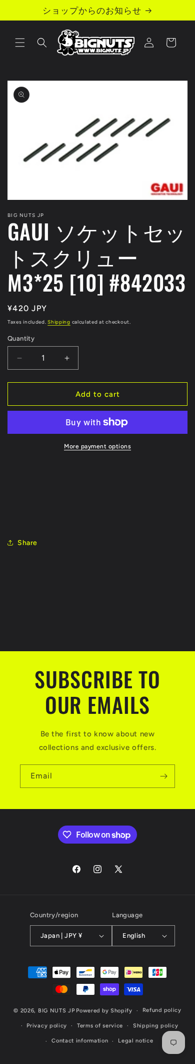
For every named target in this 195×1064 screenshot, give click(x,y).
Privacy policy (46, 1025)
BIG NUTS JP (56, 1010)
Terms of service (100, 1025)
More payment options (97, 446)
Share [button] (28, 543)
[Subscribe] (163, 776)
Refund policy (162, 1010)
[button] (20, 43)
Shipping (59, 322)
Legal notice (135, 1040)
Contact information (80, 1040)
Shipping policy (155, 1025)
